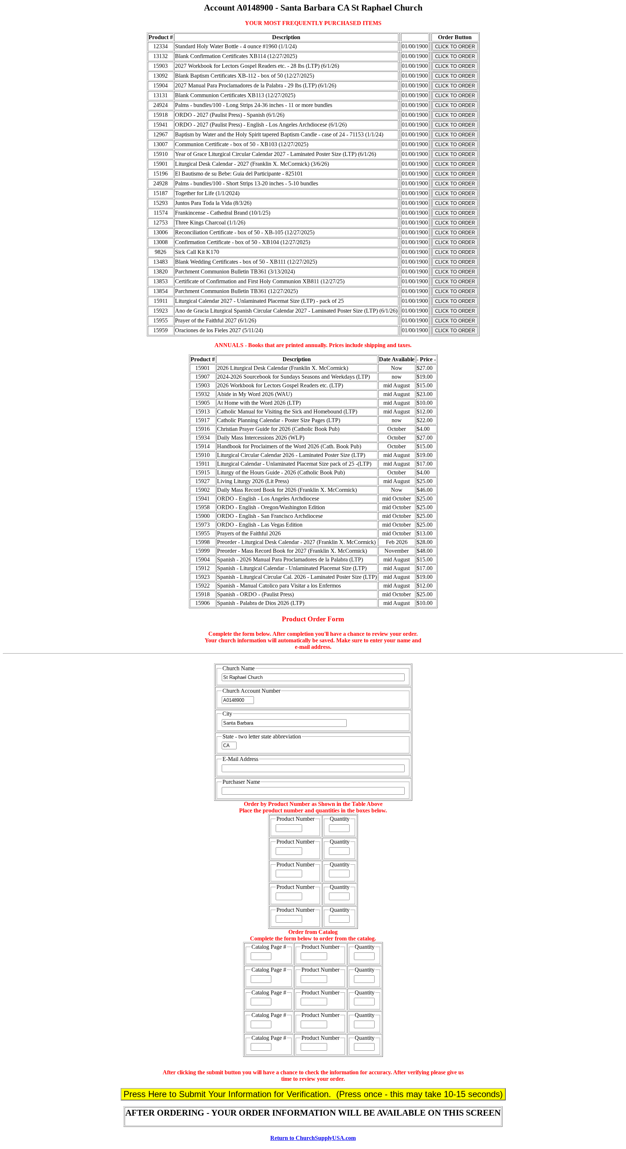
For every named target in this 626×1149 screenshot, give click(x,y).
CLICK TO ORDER (455, 46)
